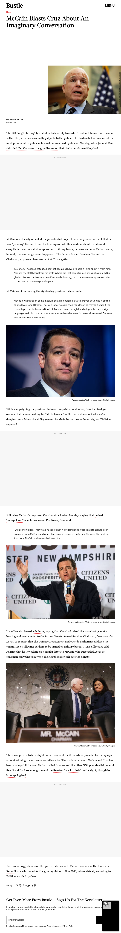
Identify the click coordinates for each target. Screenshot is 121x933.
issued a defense (34, 631)
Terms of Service (53, 926)
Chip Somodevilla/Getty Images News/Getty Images (119, 89)
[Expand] (105, 903)
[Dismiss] (115, 903)
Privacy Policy (68, 926)
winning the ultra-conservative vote (38, 760)
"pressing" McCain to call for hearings (35, 244)
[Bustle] (14, 5)
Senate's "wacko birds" (67, 770)
